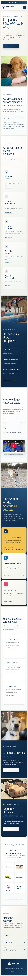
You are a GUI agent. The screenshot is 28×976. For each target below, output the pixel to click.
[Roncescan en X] (12, 2)
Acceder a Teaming (14, 601)
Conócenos (6, 50)
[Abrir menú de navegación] (24, 7)
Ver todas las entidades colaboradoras (14, 898)
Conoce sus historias (9, 380)
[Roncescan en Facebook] (10, 2)
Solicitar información (11, 46)
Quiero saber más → (10, 649)
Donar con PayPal (14, 575)
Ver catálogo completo (11, 770)
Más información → (8, 187)
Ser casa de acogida (11, 829)
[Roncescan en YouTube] (15, 2)
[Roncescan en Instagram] (18, 2)
